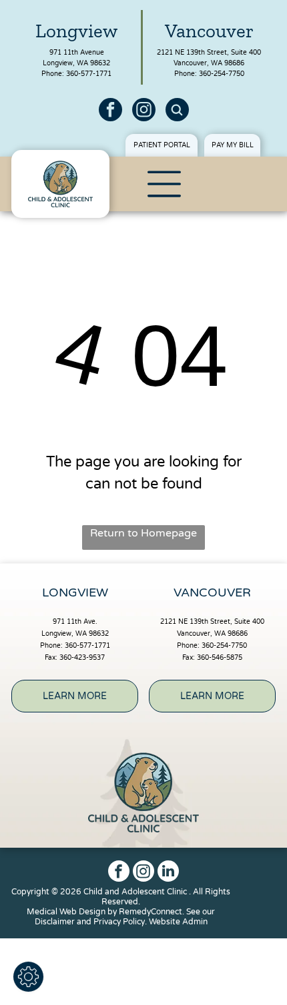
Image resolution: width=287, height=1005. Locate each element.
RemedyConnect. (151, 911)
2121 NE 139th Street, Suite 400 (209, 53)
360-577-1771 (88, 74)
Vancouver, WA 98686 (209, 63)
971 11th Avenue (76, 53)
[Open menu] (164, 184)
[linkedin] (168, 872)
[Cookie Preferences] (28, 977)
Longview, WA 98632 (76, 63)
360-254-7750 (221, 74)
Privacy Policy (119, 921)
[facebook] (110, 111)
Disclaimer (55, 921)
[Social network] (177, 111)
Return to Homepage (143, 533)
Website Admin (178, 921)
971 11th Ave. (75, 622)
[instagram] (144, 111)
